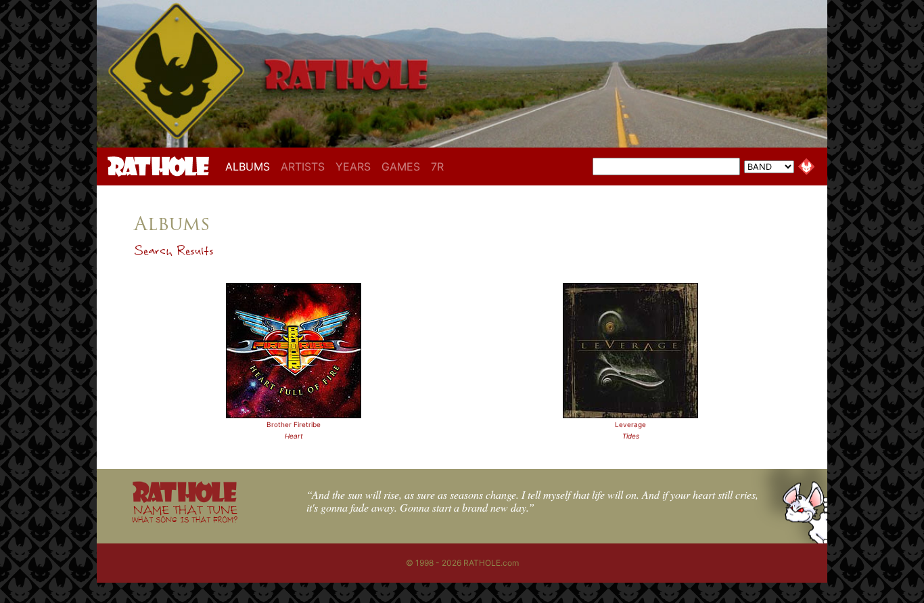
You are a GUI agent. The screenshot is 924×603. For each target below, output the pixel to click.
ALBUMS (250, 166)
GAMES (401, 166)
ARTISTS (303, 166)
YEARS (353, 166)
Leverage (630, 424)
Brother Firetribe (294, 424)
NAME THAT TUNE (184, 513)
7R (437, 166)
